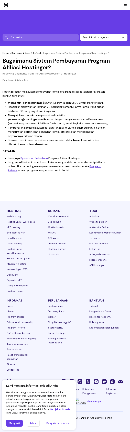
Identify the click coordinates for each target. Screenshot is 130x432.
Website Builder (98, 221)
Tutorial (93, 305)
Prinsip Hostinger (57, 333)
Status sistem (14, 349)
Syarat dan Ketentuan (34, 158)
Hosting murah (15, 291)
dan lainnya (94, 401)
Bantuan (16, 53)
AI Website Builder (99, 227)
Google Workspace (17, 285)
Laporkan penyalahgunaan (104, 327)
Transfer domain (57, 243)
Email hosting (14, 238)
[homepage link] (6, 5)
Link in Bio (94, 248)
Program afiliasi (15, 316)
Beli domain (54, 221)
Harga (10, 305)
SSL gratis (53, 238)
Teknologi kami (56, 311)
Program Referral (16, 327)
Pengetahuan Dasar (100, 311)
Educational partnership (20, 322)
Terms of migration (17, 343)
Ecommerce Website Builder (105, 232)
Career (52, 316)
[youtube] (96, 381)
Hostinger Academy (100, 316)
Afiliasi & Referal (32, 53)
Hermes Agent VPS (17, 269)
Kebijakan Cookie (60, 409)
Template (94, 238)
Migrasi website (98, 259)
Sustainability (55, 327)
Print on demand (98, 243)
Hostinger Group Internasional (57, 340)
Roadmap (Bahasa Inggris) (21, 338)
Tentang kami (55, 305)
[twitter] (88, 381)
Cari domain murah (58, 216)
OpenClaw (12, 274)
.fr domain (53, 254)
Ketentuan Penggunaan (89, 391)
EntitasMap (13, 369)
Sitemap (11, 364)
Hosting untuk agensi (18, 258)
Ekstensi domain (57, 248)
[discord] (120, 381)
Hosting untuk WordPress (21, 221)
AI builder (94, 216)
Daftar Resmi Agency (18, 333)
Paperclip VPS (14, 280)
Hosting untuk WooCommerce (16, 251)
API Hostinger (96, 265)
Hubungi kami (96, 322)
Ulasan (10, 311)
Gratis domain (56, 227)
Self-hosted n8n (16, 232)
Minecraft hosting (16, 263)
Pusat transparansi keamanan (17, 356)
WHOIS (52, 232)
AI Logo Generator (99, 254)
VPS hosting (13, 227)
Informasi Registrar (111, 391)
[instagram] (80, 381)
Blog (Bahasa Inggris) (59, 322)
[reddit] (104, 381)
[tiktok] (112, 381)
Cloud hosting (14, 243)
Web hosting (14, 216)
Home (6, 53)
